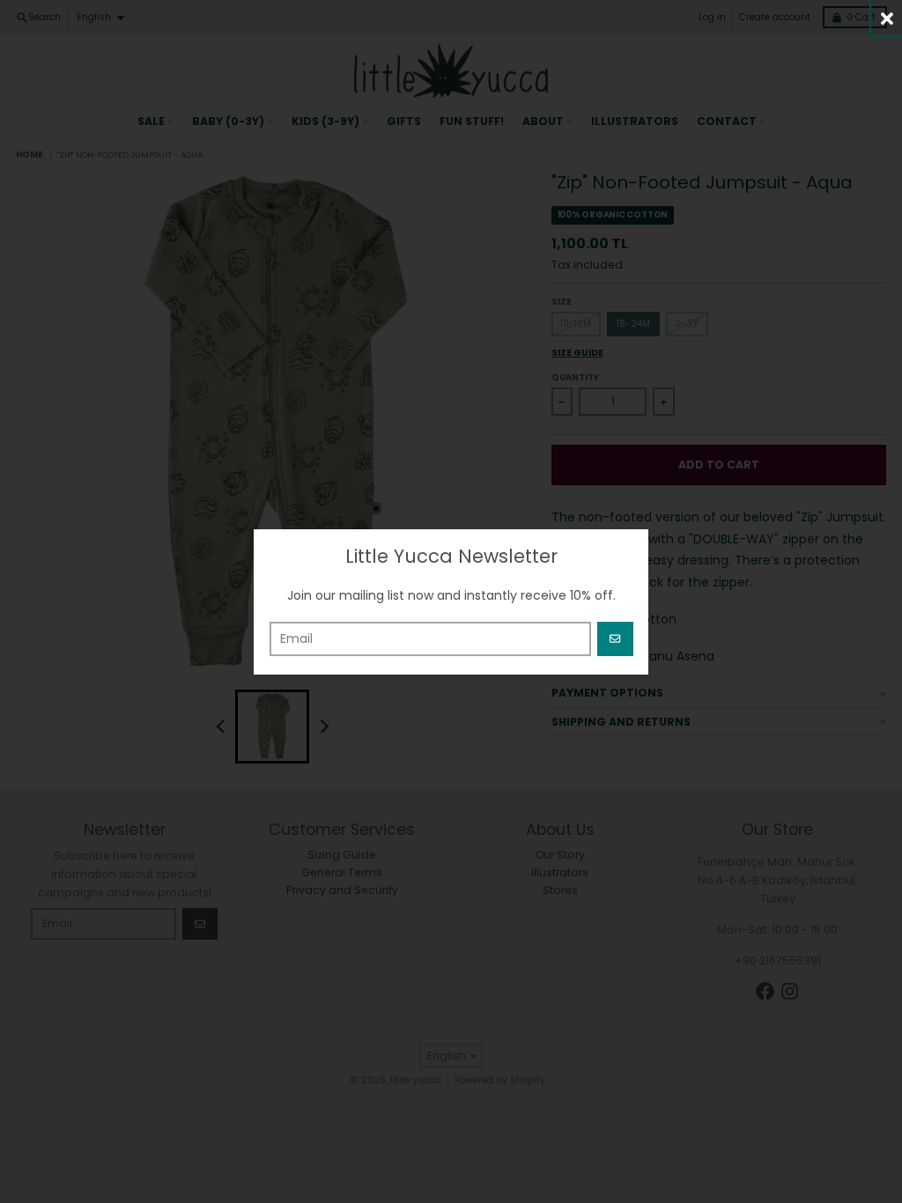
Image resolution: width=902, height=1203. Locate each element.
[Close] (886, 18)
